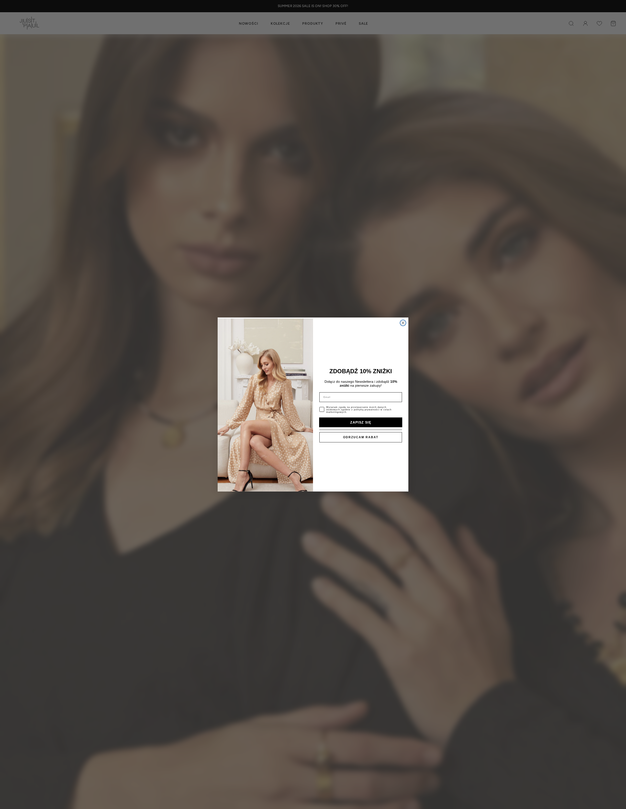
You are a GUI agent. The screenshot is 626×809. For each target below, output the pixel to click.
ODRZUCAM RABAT (360, 437)
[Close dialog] (403, 323)
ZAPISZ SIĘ (360, 422)
